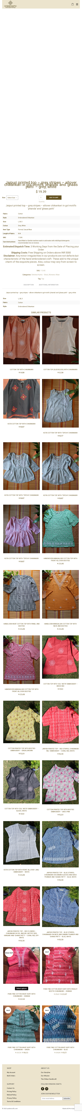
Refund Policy (11, 1095)
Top (42, 279)
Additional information (48, 285)
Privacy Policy (11, 1098)
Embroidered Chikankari (26, 306)
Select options (21, 988)
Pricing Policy (11, 1091)
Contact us (10, 1088)
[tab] (31, 284)
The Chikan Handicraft (48, 1079)
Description (29, 285)
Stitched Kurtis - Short (39, 275)
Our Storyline (45, 1072)
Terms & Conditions (13, 1101)
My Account (11, 1072)
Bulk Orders (11, 1076)
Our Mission (45, 1076)
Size (3, 197)
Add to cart (53, 197)
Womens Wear (54, 275)
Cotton (20, 302)
